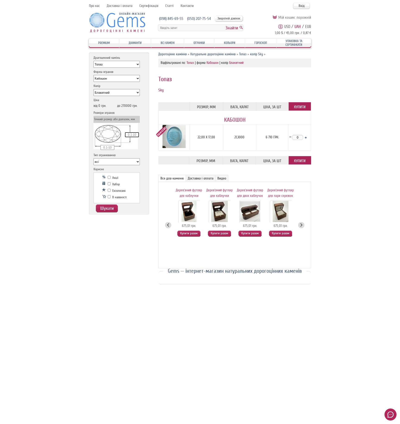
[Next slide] (301, 225)
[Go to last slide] (168, 225)
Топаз (243, 54)
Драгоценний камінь (107, 57)
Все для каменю (172, 178)
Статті (169, 6)
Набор (115, 184)
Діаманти (135, 43)
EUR (308, 26)
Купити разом (189, 233)
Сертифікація (148, 6)
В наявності (119, 197)
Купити (300, 107)
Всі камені (168, 43)
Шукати (107, 208)
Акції (114, 178)
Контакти (187, 6)
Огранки (199, 43)
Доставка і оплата (119, 6)
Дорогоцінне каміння (172, 54)
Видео (221, 178)
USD (287, 26)
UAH (297, 26)
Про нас (94, 6)
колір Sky (256, 54)
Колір (97, 86)
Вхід (302, 6)
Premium (104, 43)
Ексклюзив (118, 190)
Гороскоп (260, 43)
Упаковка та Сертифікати (293, 42)
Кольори (229, 43)
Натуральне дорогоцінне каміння (213, 54)
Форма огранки (103, 72)
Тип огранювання (105, 155)
